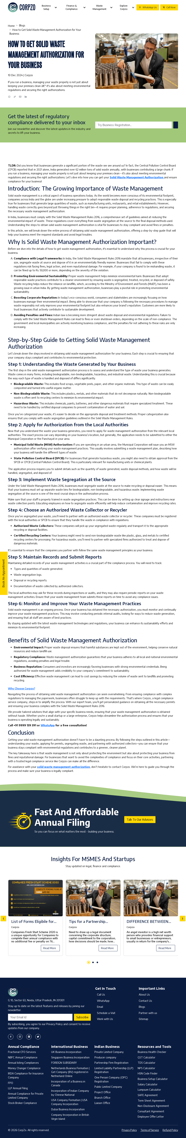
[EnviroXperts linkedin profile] (29, 1036)
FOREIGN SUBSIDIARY (64, 1062)
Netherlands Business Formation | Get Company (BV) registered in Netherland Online (70, 1072)
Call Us (101, 994)
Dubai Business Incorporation (68, 1109)
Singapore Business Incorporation (70, 1057)
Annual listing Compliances (23, 1062)
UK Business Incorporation (66, 1051)
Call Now (170, 7)
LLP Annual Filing (18, 1088)
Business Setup (46, 7)
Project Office (102, 1092)
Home (11, 25)
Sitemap (143, 1019)
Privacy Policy (129, 1130)
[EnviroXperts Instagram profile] (20, 1036)
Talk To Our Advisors (140, 819)
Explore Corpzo (124, 7)
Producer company (105, 1057)
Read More (49, 948)
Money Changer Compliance (24, 1068)
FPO (10, 1082)
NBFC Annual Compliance (22, 1057)
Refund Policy (170, 1130)
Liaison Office (102, 1102)
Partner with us (148, 1012)
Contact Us (145, 1000)
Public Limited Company (108, 1086)
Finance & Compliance (72, 7)
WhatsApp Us (150, 7)
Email (100, 1006)
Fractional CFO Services (22, 1051)
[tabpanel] (93, 918)
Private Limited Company (109, 1051)
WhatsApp (48, 725)
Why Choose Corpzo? (21, 688)
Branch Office (102, 1097)
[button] (88, 962)
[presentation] (3, 918)
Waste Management (99, 7)
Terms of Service (149, 1130)
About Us (144, 994)
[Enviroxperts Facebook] (10, 1036)
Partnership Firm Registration (111, 1062)
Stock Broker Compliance (22, 1102)
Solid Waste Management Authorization (137, 177)
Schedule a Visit (106, 1012)
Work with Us (105, 1019)
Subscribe (82, 1017)
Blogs (22, 25)
